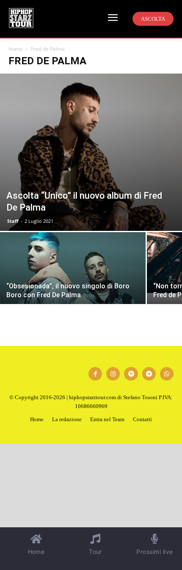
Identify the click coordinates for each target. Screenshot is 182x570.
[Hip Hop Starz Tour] (21, 18)
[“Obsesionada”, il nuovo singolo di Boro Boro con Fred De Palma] (73, 286)
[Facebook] (95, 374)
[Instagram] (113, 374)
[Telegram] (149, 374)
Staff (13, 221)
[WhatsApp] (167, 374)
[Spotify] (131, 374)
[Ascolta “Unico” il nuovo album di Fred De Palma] (91, 152)
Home (15, 48)
